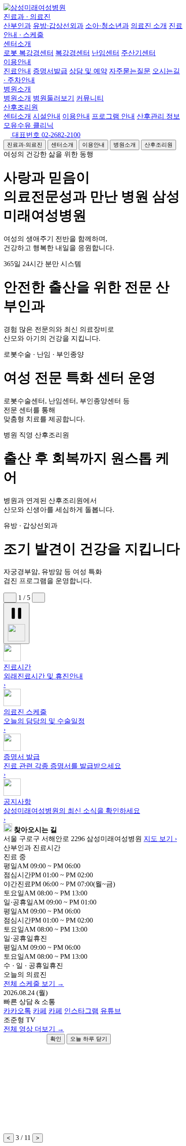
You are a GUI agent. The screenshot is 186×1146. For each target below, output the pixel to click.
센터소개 (17, 43)
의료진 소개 (149, 25)
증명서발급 (50, 71)
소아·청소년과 (107, 25)
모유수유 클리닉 (28, 125)
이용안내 (17, 62)
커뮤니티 (90, 98)
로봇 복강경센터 (28, 53)
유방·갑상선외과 (58, 25)
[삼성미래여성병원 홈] (34, 7)
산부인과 (17, 25)
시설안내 (47, 116)
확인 (55, 1039)
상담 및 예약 (88, 71)
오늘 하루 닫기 (88, 1039)
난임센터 (105, 53)
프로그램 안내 (113, 116)
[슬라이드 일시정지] (16, 623)
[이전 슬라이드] (9, 598)
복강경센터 (72, 53)
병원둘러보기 (53, 98)
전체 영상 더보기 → (33, 1029)
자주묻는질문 (130, 71)
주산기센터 (138, 53)
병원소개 (17, 89)
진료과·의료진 (24, 144)
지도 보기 (160, 838)
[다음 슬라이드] (38, 598)
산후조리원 (20, 107)
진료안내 (17, 71)
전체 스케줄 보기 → (33, 983)
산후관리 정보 (158, 116)
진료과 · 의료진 (27, 16)
